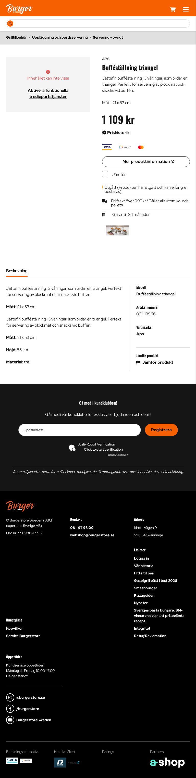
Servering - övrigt (108, 37)
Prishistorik (118, 132)
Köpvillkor (14, 628)
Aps (140, 334)
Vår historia (143, 565)
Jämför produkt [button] (157, 362)
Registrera (161, 429)
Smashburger (145, 588)
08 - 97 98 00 (82, 527)
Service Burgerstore (23, 635)
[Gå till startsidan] (19, 9)
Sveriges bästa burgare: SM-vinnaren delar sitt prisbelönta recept (159, 615)
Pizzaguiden (144, 595)
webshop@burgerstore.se (92, 535)
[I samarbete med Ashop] (167, 763)
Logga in (141, 558)
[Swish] (26, 761)
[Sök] (10, 23)
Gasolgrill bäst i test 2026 (155, 580)
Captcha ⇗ (117, 455)
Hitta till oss (144, 573)
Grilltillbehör (16, 37)
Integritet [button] (142, 628)
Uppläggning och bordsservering (60, 37)
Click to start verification (103, 449)
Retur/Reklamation (150, 635)
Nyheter (141, 603)
